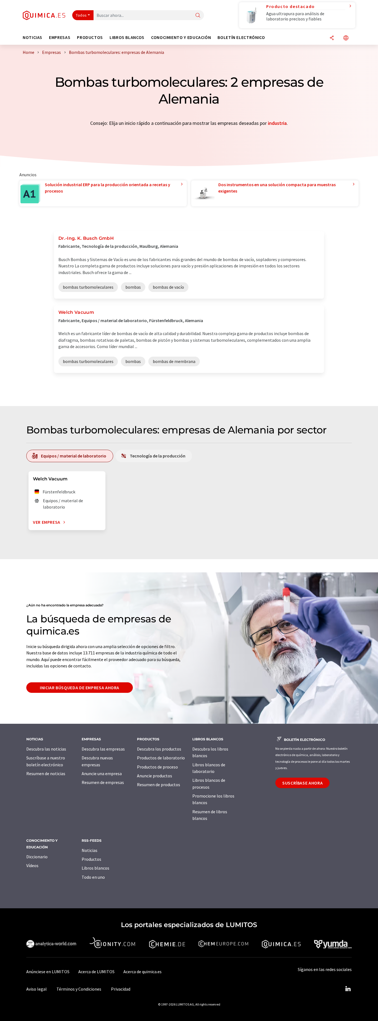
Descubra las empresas (103, 749)
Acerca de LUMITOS (96, 971)
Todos (81, 15)
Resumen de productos (158, 784)
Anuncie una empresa (102, 773)
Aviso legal (36, 989)
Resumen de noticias (45, 773)
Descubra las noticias (46, 749)
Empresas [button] (59, 37)
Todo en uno (93, 877)
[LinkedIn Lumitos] (348, 989)
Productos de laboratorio (161, 758)
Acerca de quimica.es (142, 971)
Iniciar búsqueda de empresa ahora (79, 687)
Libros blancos (95, 868)
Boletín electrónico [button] (241, 37)
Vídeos (32, 865)
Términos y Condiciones (78, 989)
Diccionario (37, 856)
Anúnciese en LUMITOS (47, 971)
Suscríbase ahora (302, 783)
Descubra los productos (159, 749)
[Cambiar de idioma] (346, 38)
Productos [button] (90, 37)
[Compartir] (332, 38)
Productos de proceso (157, 767)
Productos (91, 859)
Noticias (89, 850)
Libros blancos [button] (127, 37)
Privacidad (120, 989)
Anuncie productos (154, 775)
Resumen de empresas (103, 782)
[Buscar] (198, 15)
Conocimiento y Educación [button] (181, 37)
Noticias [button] (32, 37)
